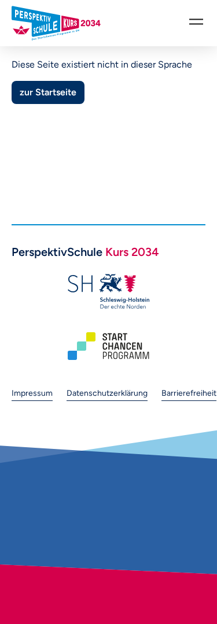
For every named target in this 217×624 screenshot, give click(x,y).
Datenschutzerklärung (107, 393)
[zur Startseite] (56, 23)
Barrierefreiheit (188, 393)
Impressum (32, 393)
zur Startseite (48, 92)
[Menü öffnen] (196, 21)
